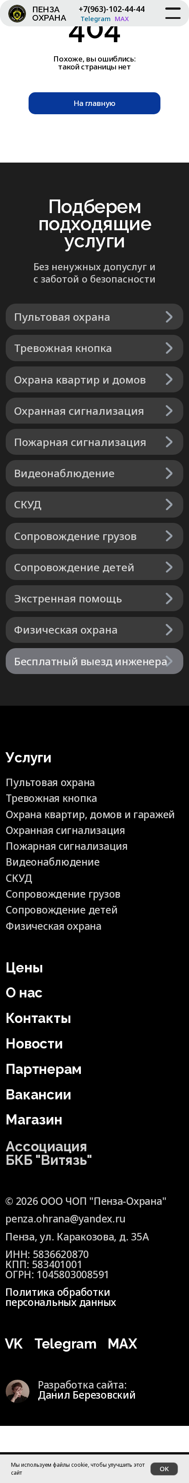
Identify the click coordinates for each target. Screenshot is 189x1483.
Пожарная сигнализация (66, 846)
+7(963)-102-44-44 (112, 9)
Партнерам (44, 1069)
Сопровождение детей (61, 910)
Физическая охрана (53, 926)
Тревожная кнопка (51, 798)
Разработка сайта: (86, 1390)
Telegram (95, 18)
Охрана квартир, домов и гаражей (90, 814)
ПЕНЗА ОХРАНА (49, 13)
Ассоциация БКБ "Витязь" (49, 1153)
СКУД (19, 878)
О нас (24, 993)
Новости (34, 1044)
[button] (94, 661)
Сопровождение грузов (63, 894)
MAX (122, 18)
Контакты (38, 1018)
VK (13, 1344)
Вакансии (38, 1094)
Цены (24, 967)
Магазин (34, 1120)
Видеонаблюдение (52, 862)
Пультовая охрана (50, 782)
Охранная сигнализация (65, 830)
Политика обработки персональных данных (60, 1297)
